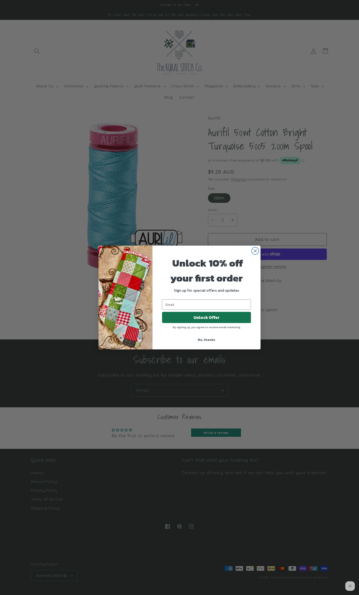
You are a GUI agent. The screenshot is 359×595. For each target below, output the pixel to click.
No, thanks (206, 339)
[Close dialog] (255, 251)
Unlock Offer (207, 317)
